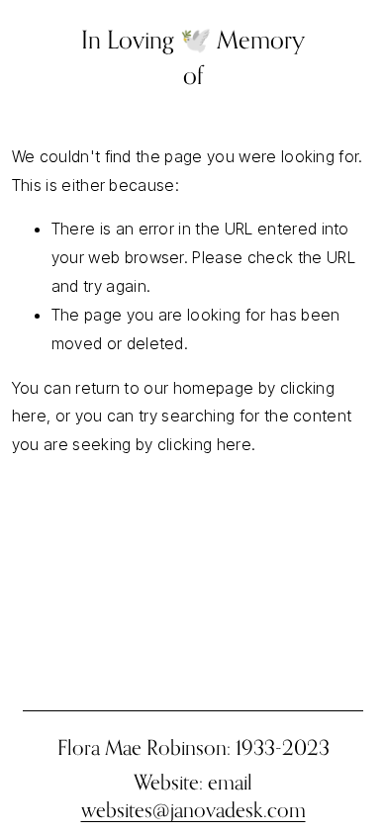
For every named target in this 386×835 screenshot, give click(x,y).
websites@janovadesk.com (193, 809)
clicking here (204, 444)
